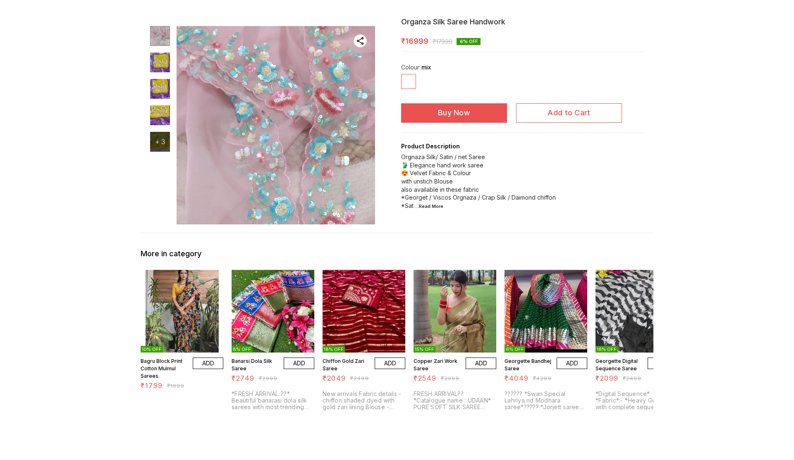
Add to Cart (569, 112)
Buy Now (454, 112)
